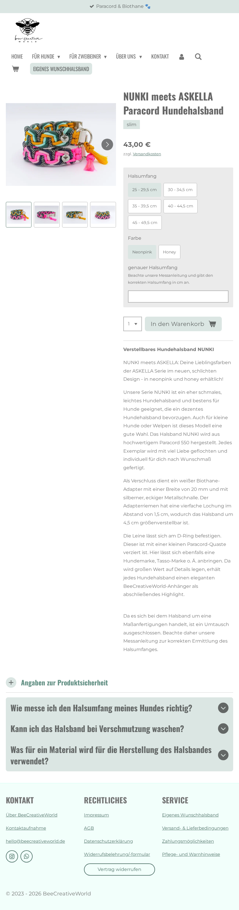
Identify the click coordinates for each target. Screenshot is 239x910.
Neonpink (142, 252)
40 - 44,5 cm (180, 206)
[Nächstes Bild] (107, 144)
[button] (18, 215)
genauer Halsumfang (153, 267)
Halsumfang (142, 176)
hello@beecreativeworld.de (35, 841)
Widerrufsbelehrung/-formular (117, 854)
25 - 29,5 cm (144, 189)
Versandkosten (147, 153)
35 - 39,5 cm (144, 206)
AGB (89, 828)
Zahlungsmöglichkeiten (188, 841)
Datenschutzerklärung (108, 841)
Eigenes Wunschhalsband (190, 815)
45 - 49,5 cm (144, 222)
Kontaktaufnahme (26, 828)
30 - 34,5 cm (180, 189)
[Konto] (182, 56)
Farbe (134, 238)
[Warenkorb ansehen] (15, 69)
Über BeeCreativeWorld (31, 815)
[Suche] (198, 56)
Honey (169, 252)
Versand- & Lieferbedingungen (195, 828)
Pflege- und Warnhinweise (191, 854)
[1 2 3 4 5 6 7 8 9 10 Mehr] (132, 324)
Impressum (96, 815)
